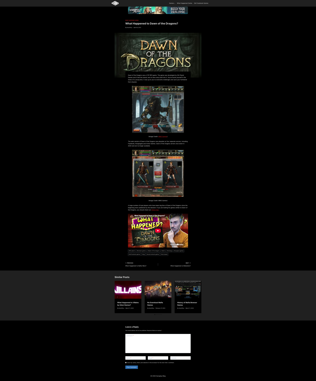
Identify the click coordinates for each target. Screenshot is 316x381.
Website (173, 358)
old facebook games (134, 254)
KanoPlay (129, 27)
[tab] (154, 314)
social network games (153, 254)
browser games (141, 250)
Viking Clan (155, 210)
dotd (163, 250)
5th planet (132, 250)
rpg (143, 254)
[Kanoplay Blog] (115, 3)
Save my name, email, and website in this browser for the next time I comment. (150, 362)
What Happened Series (184, 3)
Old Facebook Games (201, 3)
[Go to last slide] (117, 297)
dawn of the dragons (153, 250)
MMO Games (162, 136)
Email (151, 358)
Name (128, 358)
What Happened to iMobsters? (180, 264)
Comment (130, 336)
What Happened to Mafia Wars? (135, 264)
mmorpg (169, 250)
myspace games (178, 250)
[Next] (198, 297)
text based (164, 254)
